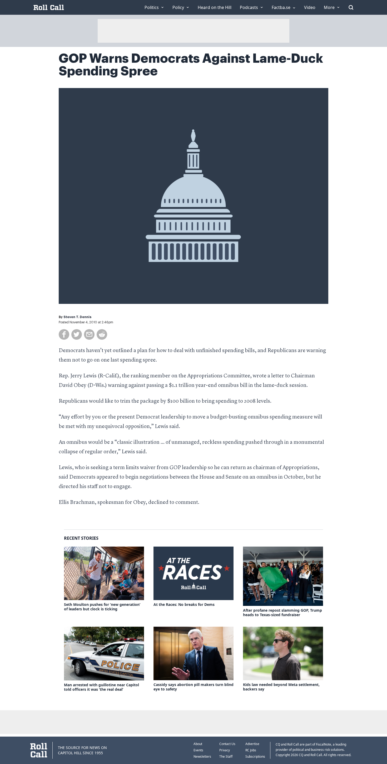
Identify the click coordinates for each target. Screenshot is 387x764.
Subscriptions (255, 756)
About (198, 744)
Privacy (224, 750)
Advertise (252, 744)
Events (198, 750)
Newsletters (202, 756)
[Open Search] (351, 7)
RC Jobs (250, 750)
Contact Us (227, 744)
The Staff (225, 756)
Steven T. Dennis (77, 317)
